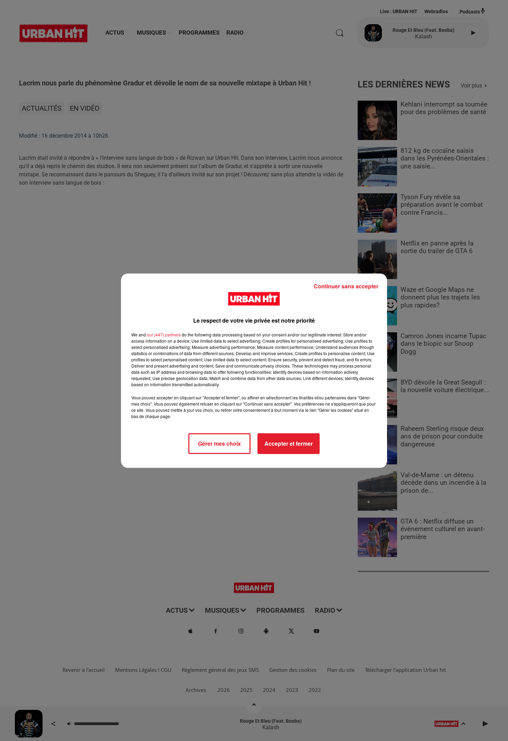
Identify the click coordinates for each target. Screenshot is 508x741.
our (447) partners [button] (164, 334)
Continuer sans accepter (346, 286)
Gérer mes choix (219, 443)
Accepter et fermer (288, 443)
